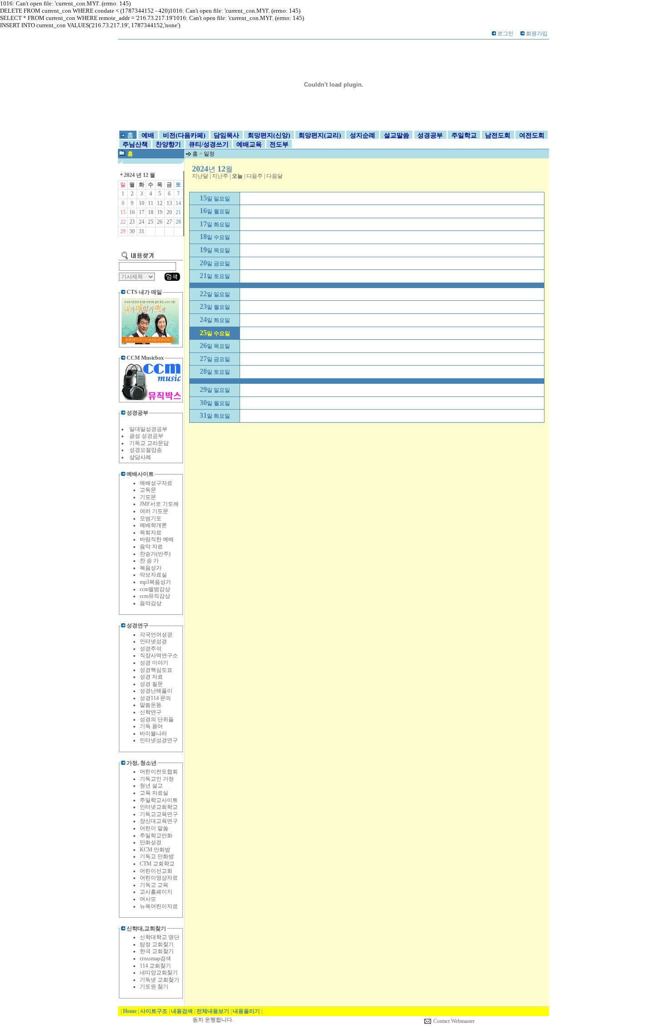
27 (169, 222)
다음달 (274, 176)
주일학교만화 (156, 835)
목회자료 (151, 532)
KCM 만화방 (155, 849)
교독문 (148, 490)
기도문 (148, 497)
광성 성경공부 (146, 436)
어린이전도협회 (159, 771)
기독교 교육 (154, 885)
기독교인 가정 (157, 779)
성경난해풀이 (156, 691)
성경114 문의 (155, 698)
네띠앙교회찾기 (159, 972)
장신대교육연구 (159, 821)
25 (150, 222)
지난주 (220, 176)
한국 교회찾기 (157, 951)
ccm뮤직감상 (155, 596)
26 (159, 222)
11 (150, 203)
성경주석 (151, 649)
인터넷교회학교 (159, 807)
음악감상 (151, 603)
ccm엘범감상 (155, 589)
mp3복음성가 (155, 582)
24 (141, 222)
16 (132, 212)
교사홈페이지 (156, 892)
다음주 (254, 176)
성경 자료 (151, 677)
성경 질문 (151, 684)
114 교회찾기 (155, 966)
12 (159, 203)
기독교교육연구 (159, 814)
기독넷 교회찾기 (159, 980)
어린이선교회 (156, 871)
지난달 (200, 176)
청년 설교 (151, 785)
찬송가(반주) (155, 554)
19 (159, 212)
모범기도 (151, 518)
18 (150, 212)
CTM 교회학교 (157, 864)
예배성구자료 (156, 483)
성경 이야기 (154, 663)
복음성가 (151, 568)
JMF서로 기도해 (159, 504)
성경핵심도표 (156, 670)
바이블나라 (153, 733)
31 (141, 231)
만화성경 (151, 842)
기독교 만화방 (157, 856)
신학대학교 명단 (159, 937)
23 (132, 222)
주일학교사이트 (159, 800)
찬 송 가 (149, 561)
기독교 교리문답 (149, 443)
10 (141, 203)
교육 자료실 (154, 793)
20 (169, 212)
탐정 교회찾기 (157, 944)
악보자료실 (153, 575)
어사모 (148, 899)
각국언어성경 (156, 634)
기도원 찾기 (154, 986)
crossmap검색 (155, 958)
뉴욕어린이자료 (159, 906)
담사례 (143, 457)
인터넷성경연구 (159, 740)
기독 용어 (151, 726)
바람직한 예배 (157, 539)
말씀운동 (151, 705)
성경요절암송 (145, 450)
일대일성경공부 (148, 429)
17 (141, 212)
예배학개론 (153, 525)
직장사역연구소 (159, 655)
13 (169, 203)
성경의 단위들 (157, 719)
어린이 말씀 (154, 828)
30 (132, 231)
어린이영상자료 (159, 878)
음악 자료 (151, 546)
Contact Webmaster (454, 1021)
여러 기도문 (154, 511)
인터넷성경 (153, 641)
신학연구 (151, 712)
